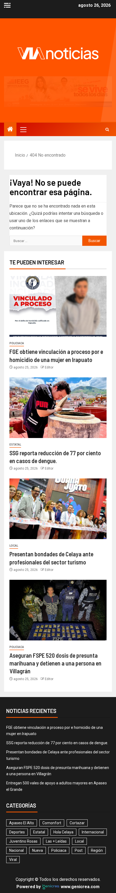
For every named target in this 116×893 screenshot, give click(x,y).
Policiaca (16, 312)
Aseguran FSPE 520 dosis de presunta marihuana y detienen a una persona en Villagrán (55, 632)
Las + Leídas (56, 810)
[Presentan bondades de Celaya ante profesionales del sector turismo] (58, 478)
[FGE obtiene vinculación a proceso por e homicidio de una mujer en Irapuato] (58, 276)
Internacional (93, 801)
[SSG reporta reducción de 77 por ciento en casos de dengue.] (58, 377)
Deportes (17, 801)
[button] (23, 98)
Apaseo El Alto (21, 792)
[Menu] (23, 98)
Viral (13, 829)
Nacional (16, 820)
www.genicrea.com (80, 855)
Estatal (15, 413)
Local (13, 515)
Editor (49, 337)
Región (97, 820)
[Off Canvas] (7, 5)
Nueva (37, 820)
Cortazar (77, 792)
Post (79, 820)
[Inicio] (10, 99)
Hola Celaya (63, 801)
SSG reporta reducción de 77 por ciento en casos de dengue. (57, 712)
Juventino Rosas (23, 810)
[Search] (107, 99)
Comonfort (51, 792)
